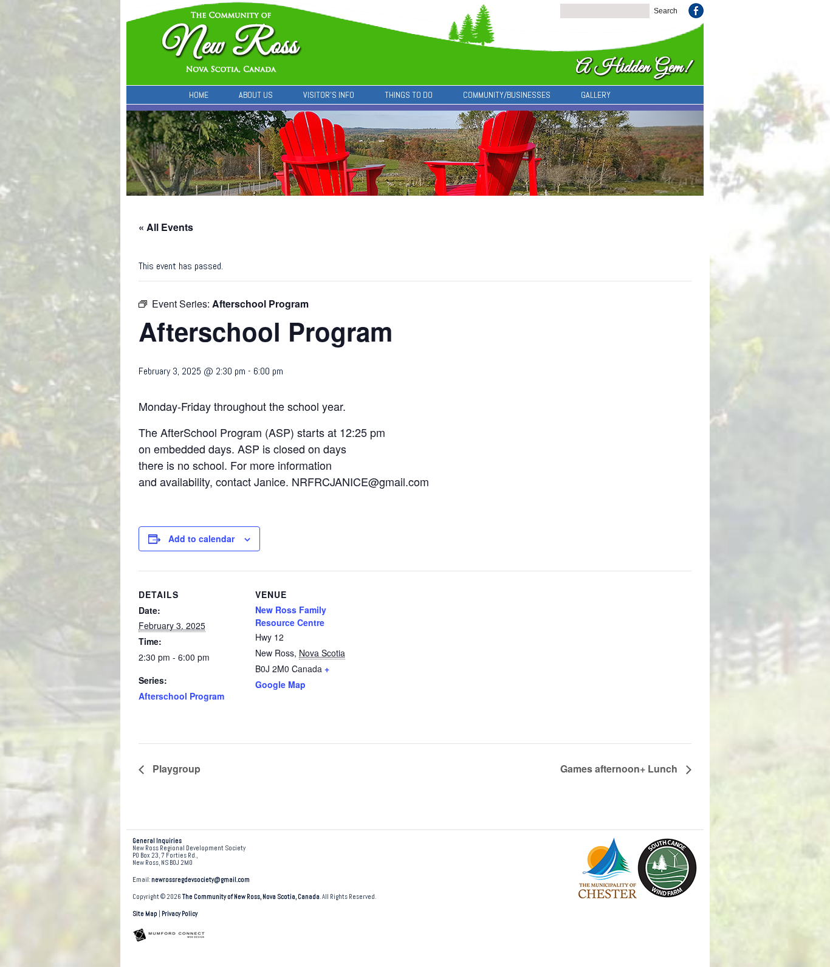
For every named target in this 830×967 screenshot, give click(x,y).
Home (198, 94)
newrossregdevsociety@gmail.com (200, 880)
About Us (256, 94)
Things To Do (409, 94)
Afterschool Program (181, 696)
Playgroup (175, 769)
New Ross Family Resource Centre (290, 616)
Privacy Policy (179, 914)
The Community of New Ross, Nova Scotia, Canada (251, 897)
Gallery (596, 94)
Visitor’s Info (328, 94)
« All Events (166, 227)
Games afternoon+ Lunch (620, 769)
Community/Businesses (506, 94)
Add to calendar (201, 538)
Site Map (144, 914)
